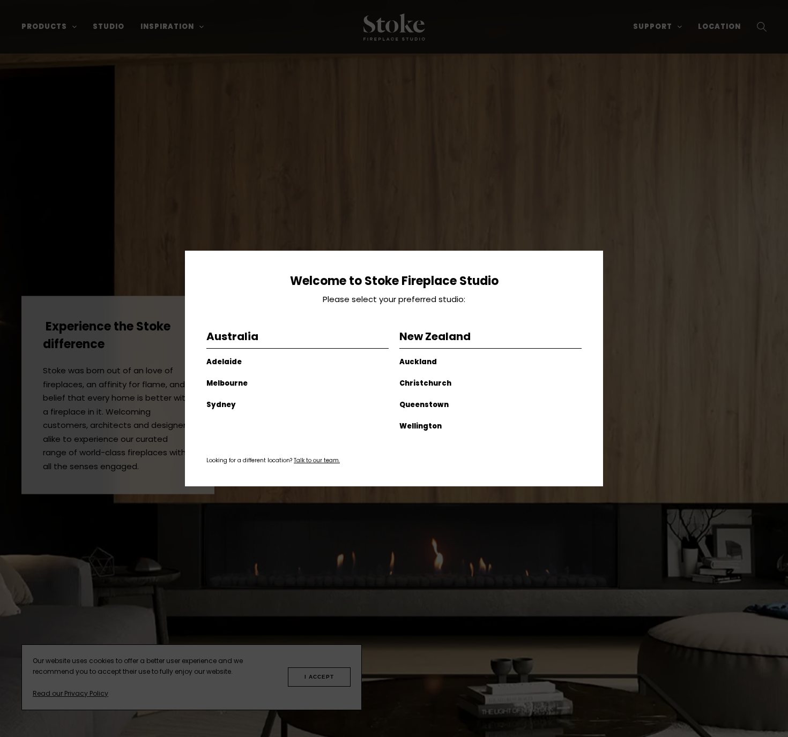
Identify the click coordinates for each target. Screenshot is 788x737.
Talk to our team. (317, 460)
